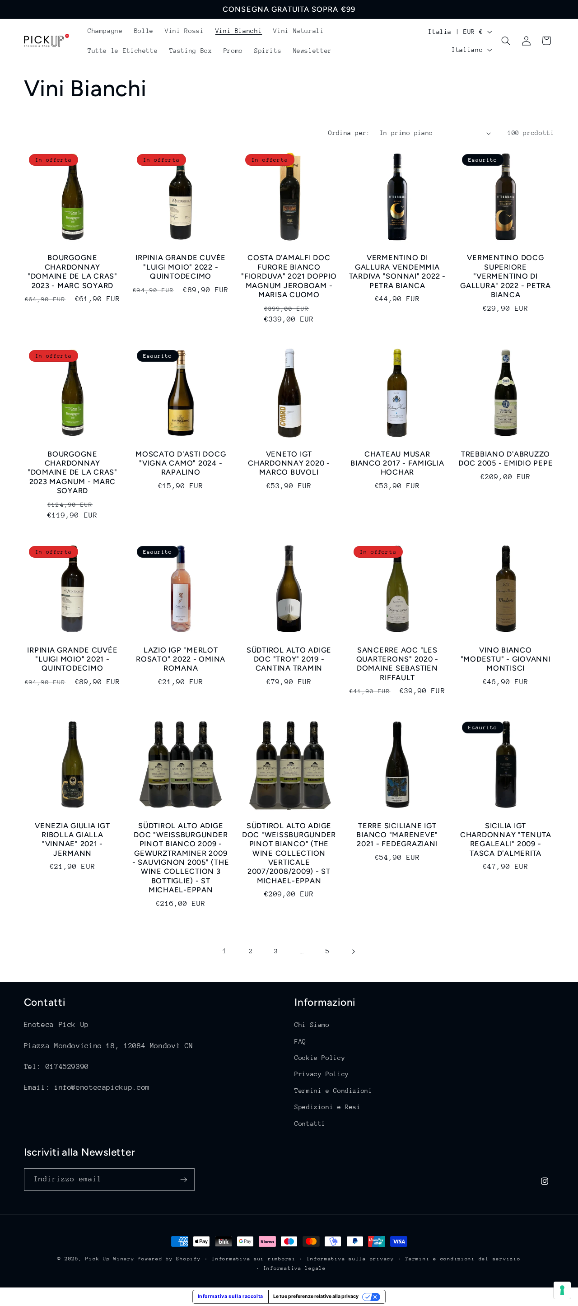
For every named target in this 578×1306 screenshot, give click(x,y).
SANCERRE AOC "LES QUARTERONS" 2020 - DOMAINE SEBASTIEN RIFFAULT (397, 664)
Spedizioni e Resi (327, 1106)
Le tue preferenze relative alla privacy (316, 1296)
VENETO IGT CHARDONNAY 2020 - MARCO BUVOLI (289, 463)
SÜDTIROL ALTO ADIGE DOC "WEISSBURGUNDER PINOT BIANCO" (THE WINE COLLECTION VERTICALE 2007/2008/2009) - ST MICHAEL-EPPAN (289, 853)
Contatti (310, 1123)
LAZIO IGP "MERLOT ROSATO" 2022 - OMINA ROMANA (180, 659)
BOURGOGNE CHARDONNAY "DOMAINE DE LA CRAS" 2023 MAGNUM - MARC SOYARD (72, 472)
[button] (506, 40)
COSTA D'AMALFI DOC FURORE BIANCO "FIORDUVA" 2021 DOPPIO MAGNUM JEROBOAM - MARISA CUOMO (289, 276)
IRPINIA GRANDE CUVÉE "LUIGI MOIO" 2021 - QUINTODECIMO (72, 659)
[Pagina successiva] (353, 951)
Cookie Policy (319, 1057)
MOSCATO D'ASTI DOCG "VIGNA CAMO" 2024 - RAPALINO (180, 463)
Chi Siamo (312, 1024)
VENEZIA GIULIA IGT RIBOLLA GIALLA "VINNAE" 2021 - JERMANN (72, 839)
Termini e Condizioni (333, 1090)
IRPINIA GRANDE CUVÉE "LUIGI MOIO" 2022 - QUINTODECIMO (180, 266)
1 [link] (225, 951)
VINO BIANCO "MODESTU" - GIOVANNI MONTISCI (506, 659)
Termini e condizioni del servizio (462, 1259)
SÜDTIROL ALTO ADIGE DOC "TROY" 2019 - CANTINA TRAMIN (289, 659)
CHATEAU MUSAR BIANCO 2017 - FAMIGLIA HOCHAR (397, 463)
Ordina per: (349, 132)
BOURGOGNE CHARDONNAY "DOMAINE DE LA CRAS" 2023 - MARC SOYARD (72, 271)
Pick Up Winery (109, 1259)
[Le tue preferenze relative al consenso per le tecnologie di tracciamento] (562, 1290)
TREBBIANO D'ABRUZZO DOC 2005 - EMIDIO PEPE (505, 458)
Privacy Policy (321, 1073)
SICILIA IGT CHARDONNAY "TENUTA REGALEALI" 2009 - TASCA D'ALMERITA (505, 839)
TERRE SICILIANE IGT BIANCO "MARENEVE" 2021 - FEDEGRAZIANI (397, 835)
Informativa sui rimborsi (254, 1259)
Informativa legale (294, 1268)
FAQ (300, 1041)
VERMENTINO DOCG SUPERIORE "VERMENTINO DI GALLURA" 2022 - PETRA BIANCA (505, 276)
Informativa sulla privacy (350, 1259)
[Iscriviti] (183, 1179)
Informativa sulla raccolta (230, 1296)
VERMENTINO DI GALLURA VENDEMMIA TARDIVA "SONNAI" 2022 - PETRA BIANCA (397, 271)
